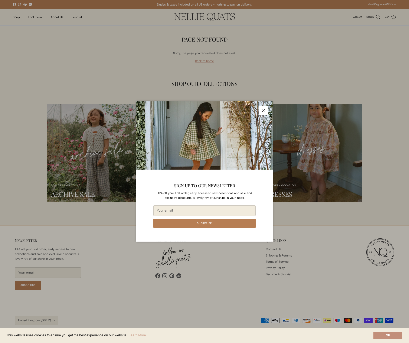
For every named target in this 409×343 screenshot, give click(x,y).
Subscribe (204, 223)
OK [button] (388, 335)
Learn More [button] (137, 335)
